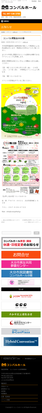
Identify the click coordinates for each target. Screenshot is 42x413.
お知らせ (15, 32)
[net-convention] (21, 341)
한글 (39, 1)
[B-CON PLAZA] (21, 331)
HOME (3, 32)
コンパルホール (18, 407)
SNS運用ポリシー (30, 359)
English (34, 1)
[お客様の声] (21, 282)
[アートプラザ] (21, 306)
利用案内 (4, 393)
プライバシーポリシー (10, 357)
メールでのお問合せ (7, 380)
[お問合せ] (21, 255)
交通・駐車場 (5, 396)
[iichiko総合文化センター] (21, 322)
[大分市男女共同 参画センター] (21, 264)
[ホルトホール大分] (21, 296)
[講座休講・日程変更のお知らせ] (21, 243)
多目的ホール (5, 389)
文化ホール (4, 386)
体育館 (3, 391)
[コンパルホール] (19, 7)
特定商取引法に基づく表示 (11, 359)
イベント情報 (5, 400)
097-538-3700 (13, 13)
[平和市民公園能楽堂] (21, 314)
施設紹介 (4, 383)
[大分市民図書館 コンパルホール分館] (21, 274)
